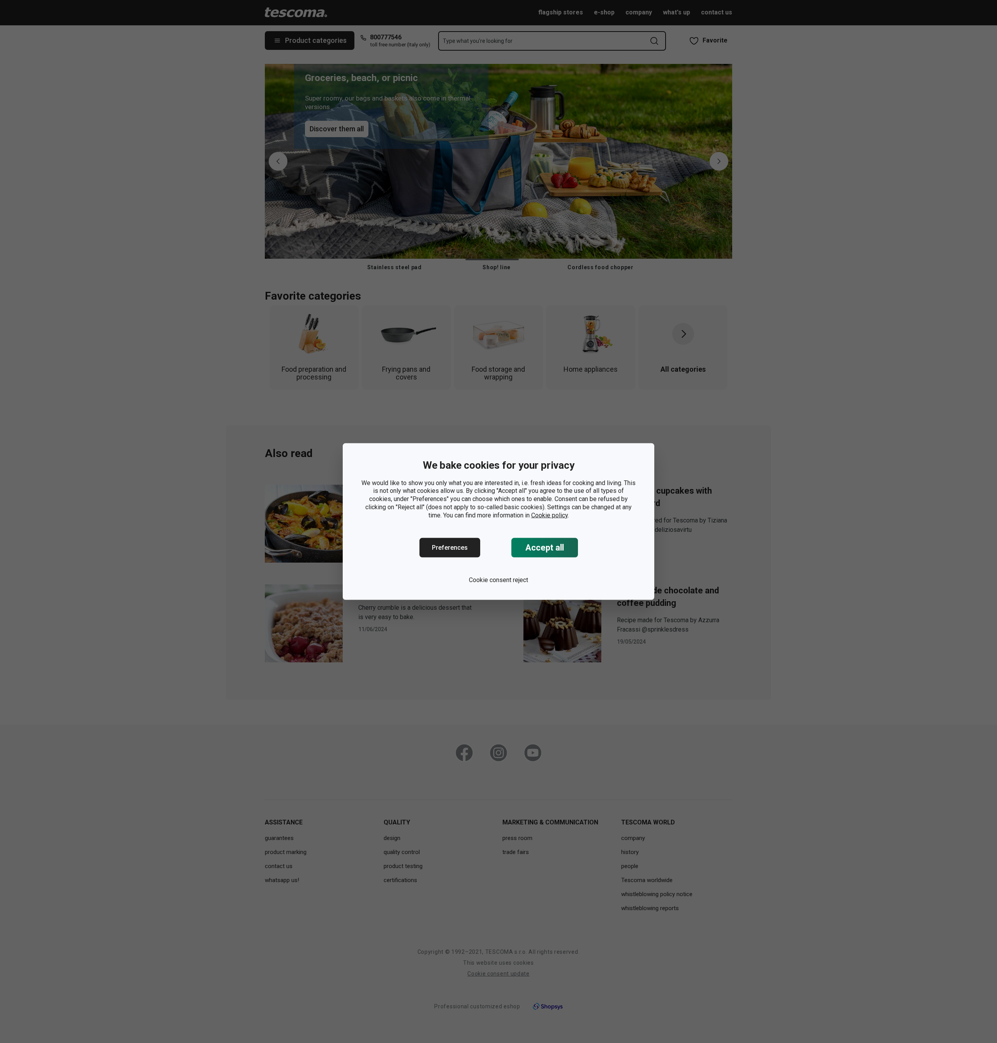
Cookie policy (549, 515)
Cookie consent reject (498, 580)
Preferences (450, 547)
